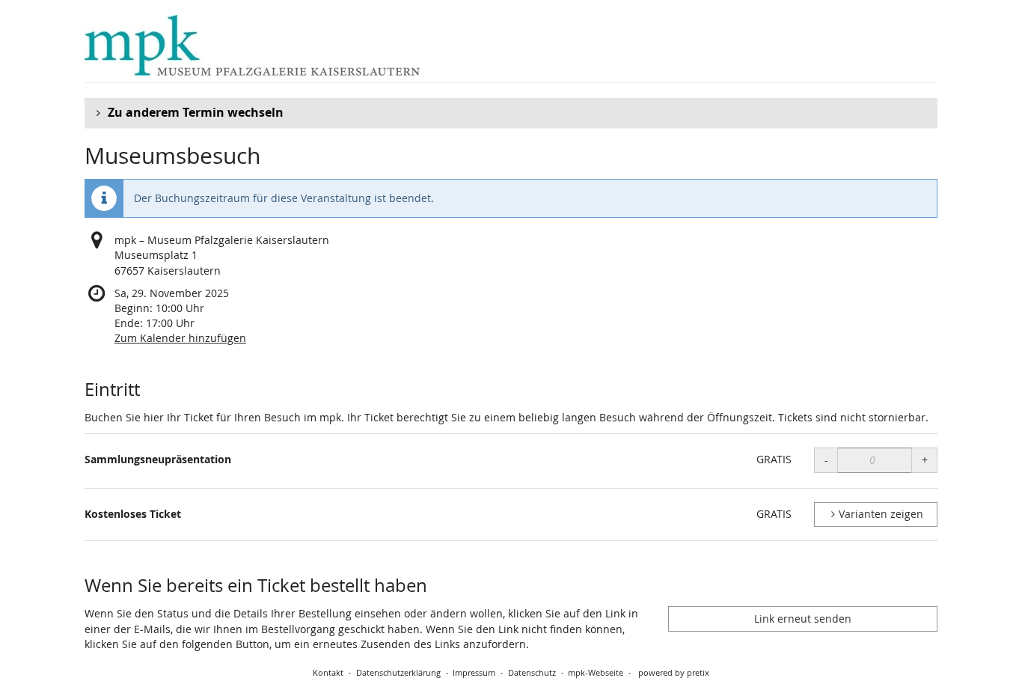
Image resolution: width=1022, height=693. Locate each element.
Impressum (474, 672)
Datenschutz (532, 672)
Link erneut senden (802, 618)
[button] (511, 113)
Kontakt (328, 672)
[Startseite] (252, 45)
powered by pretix (673, 672)
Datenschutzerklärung (398, 672)
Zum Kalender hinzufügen (180, 338)
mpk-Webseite (595, 672)
